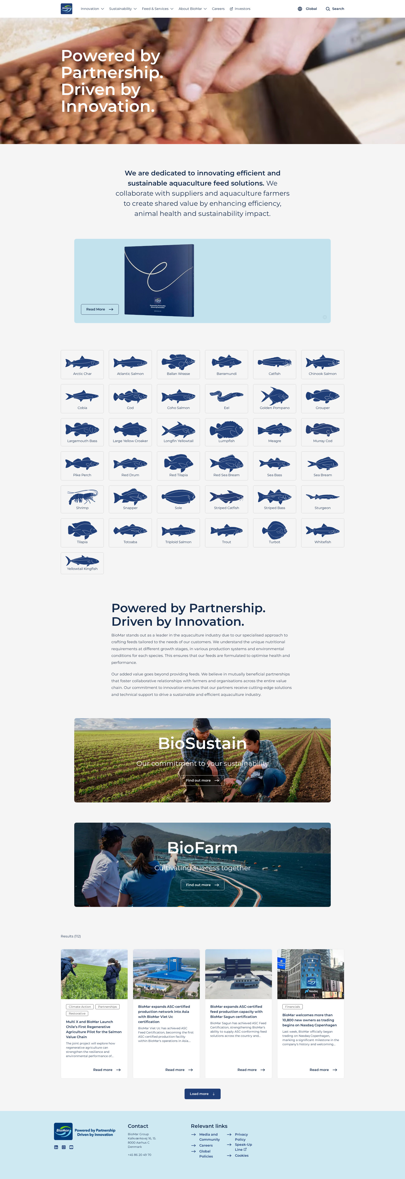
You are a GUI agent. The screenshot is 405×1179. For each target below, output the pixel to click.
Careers (218, 9)
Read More (95, 309)
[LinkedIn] (56, 1147)
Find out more (198, 780)
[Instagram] (64, 1147)
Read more (102, 1070)
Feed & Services (155, 9)
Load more (199, 1094)
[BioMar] (66, 9)
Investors (242, 9)
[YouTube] (71, 1147)
